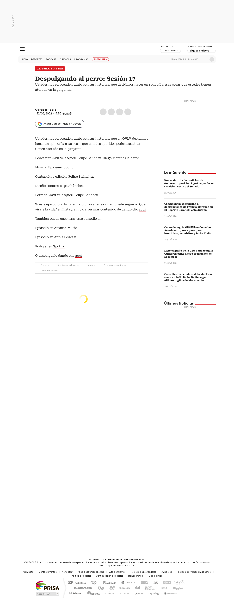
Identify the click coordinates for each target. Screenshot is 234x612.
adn (166, 582)
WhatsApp (127, 111)
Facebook (103, 111)
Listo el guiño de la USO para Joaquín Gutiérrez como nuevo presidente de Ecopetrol (188, 253)
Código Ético (155, 576)
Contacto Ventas (48, 572)
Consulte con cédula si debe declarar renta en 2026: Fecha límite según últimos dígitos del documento (188, 277)
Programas (81, 59)
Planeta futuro (163, 587)
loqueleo (153, 592)
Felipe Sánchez (89, 158)
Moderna (92, 592)
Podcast (51, 59)
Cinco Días (123, 587)
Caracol (179, 582)
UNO (100, 587)
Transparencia (136, 576)
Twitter (111, 111)
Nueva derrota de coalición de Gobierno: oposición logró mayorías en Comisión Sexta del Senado (189, 183)
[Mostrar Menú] (22, 49)
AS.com (155, 582)
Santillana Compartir (126, 582)
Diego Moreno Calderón (121, 158)
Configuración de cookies (109, 576)
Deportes (36, 59)
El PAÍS (76, 582)
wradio (110, 587)
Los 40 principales (91, 582)
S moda (138, 592)
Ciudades (65, 59)
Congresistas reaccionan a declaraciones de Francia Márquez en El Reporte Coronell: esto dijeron (188, 206)
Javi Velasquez (64, 158)
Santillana (107, 582)
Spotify (59, 246)
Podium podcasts (108, 592)
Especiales (100, 59)
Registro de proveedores (143, 572)
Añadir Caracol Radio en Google (62, 123)
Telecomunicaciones (115, 265)
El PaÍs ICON (123, 592)
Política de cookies (81, 576)
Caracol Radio (117, 49)
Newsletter (204, 59)
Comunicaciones (50, 270)
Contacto (28, 572)
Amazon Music (65, 228)
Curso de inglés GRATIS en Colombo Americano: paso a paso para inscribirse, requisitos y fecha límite (187, 230)
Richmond (75, 592)
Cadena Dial (136, 587)
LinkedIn (119, 111)
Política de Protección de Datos (194, 572)
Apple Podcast (65, 237)
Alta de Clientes (117, 572)
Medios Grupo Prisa (47, 594)
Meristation (170, 592)
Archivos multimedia (68, 265)
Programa (171, 50)
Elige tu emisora (199, 50)
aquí (142, 209)
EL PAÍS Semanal (149, 587)
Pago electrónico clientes (91, 572)
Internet (91, 265)
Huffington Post (82, 587)
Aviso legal (167, 572)
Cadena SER (143, 582)
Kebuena (177, 587)
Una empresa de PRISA (47, 585)
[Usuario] (212, 59)
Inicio (24, 59)
